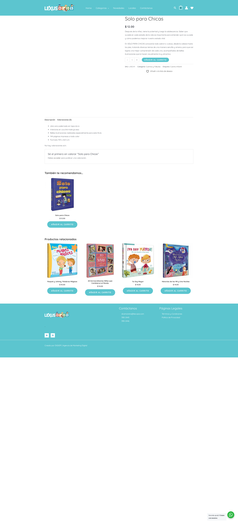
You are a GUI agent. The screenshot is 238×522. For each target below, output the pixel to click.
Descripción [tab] (50, 120)
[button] (108, 8)
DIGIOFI (58, 345)
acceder (57, 158)
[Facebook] (53, 335)
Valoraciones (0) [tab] (64, 120)
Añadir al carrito (155, 60)
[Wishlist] (192, 8)
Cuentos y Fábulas (153, 66)
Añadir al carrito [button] (62, 224)
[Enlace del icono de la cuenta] (186, 7)
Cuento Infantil (176, 66)
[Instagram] (47, 335)
